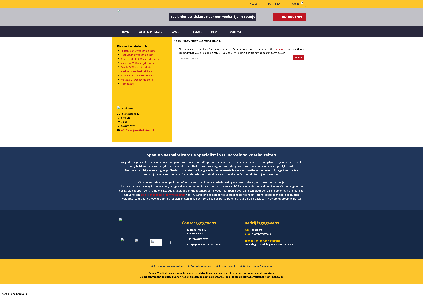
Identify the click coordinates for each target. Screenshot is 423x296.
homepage (281, 49)
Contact (235, 31)
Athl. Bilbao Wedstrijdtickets (137, 75)
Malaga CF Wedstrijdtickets (137, 79)
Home (125, 31)
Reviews (197, 31)
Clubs (175, 31)
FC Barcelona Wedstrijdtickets (138, 50)
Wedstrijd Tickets (150, 31)
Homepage (127, 83)
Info (214, 31)
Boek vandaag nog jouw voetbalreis (163, 195)
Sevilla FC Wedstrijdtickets (136, 67)
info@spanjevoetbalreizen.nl (137, 130)
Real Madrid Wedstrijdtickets (137, 54)
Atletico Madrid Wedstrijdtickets (140, 59)
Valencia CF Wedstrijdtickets (137, 63)
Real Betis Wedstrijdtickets (136, 71)
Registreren (274, 3)
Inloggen (254, 3)
